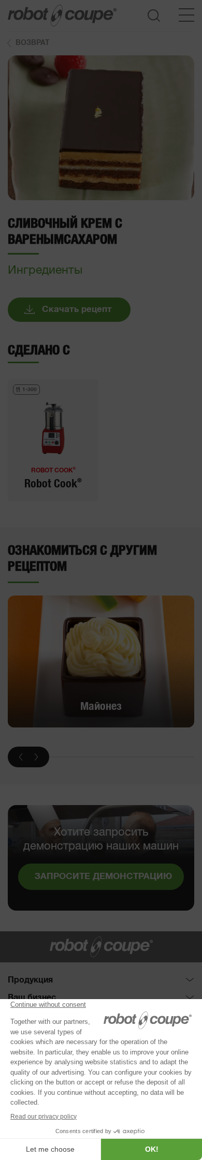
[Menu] (186, 15)
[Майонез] (101, 662)
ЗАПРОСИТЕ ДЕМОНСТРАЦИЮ (103, 876)
